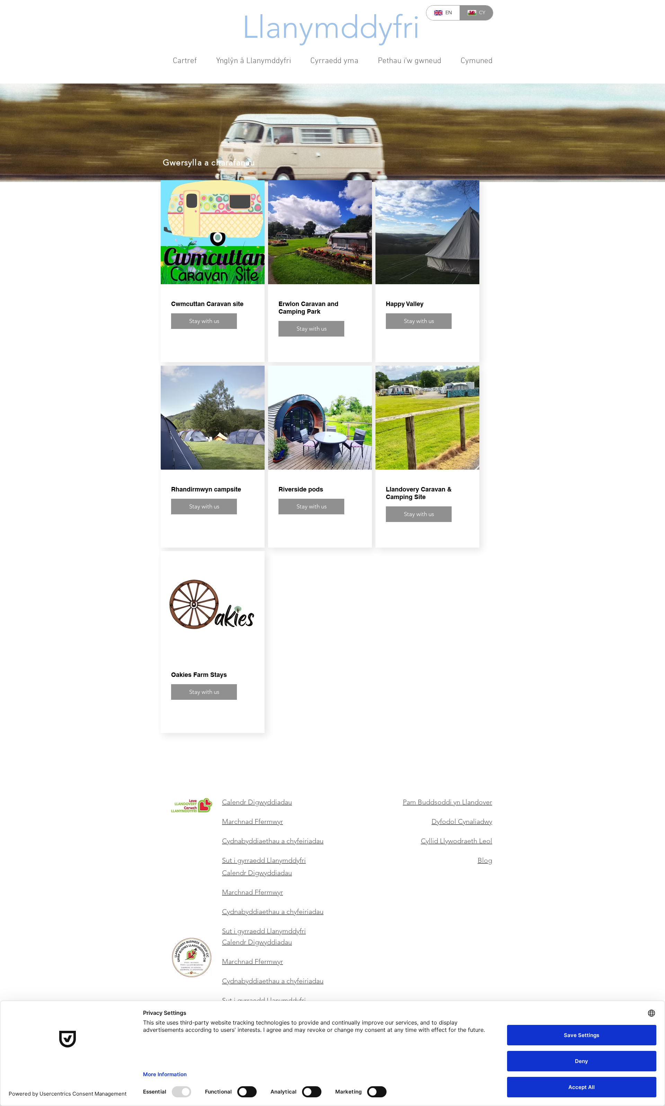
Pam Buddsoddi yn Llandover (447, 802)
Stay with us (204, 320)
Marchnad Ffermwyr (252, 821)
